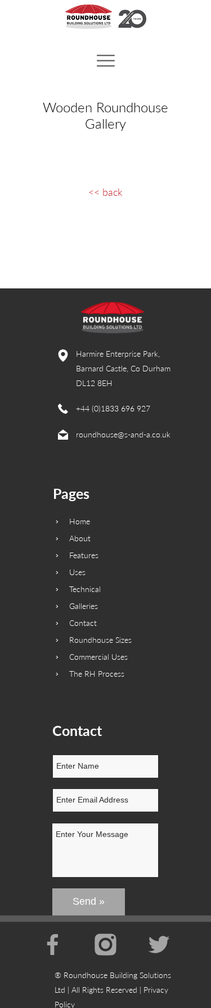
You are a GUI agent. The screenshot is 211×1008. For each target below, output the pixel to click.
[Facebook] (52, 944)
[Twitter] (159, 944)
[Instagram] (105, 944)
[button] (106, 61)
